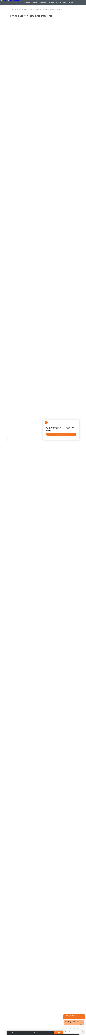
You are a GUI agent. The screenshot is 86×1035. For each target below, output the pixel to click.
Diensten (35, 2)
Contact (71, 2)
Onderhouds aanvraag (40, 1032)
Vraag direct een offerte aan (61, 434)
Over (64, 2)
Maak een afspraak (16, 1032)
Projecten (51, 2)
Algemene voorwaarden (78, 2)
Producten (27, 2)
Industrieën (43, 2)
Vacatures (58, 2)
